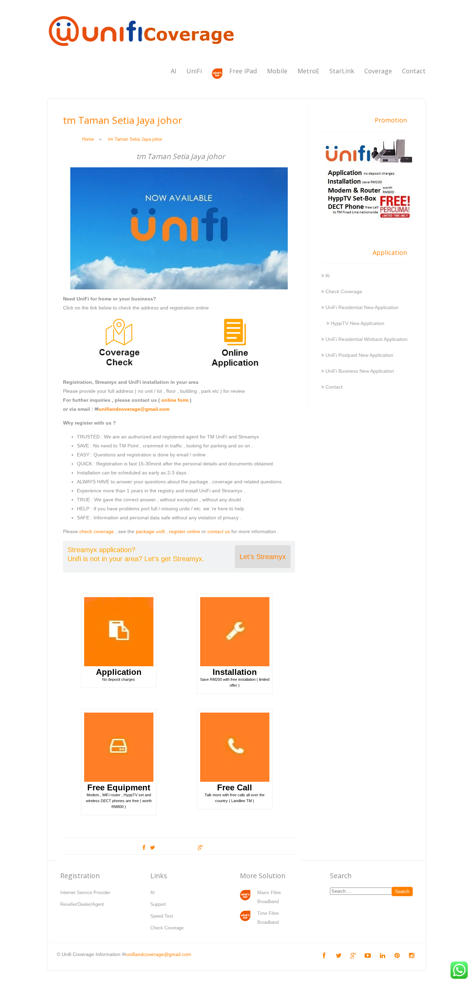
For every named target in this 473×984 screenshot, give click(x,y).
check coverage (96, 531)
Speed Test (161, 916)
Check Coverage (343, 291)
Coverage (378, 71)
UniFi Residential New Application (362, 307)
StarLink (341, 71)
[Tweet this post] (152, 848)
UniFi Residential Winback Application (366, 339)
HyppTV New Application (357, 323)
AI (173, 71)
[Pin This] (211, 848)
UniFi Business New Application (359, 371)
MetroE (308, 71)
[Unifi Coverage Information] (142, 50)
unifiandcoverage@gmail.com (134, 409)
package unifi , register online (168, 531)
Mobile (277, 71)
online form (174, 400)
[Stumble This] (188, 848)
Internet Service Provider (85, 892)
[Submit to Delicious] (163, 848)
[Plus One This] (200, 848)
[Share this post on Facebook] (144, 848)
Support (158, 904)
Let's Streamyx (263, 556)
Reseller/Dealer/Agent (82, 904)
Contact (414, 71)
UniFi (194, 71)
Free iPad (243, 71)
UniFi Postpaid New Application (359, 355)
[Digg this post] (176, 848)
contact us (218, 531)
